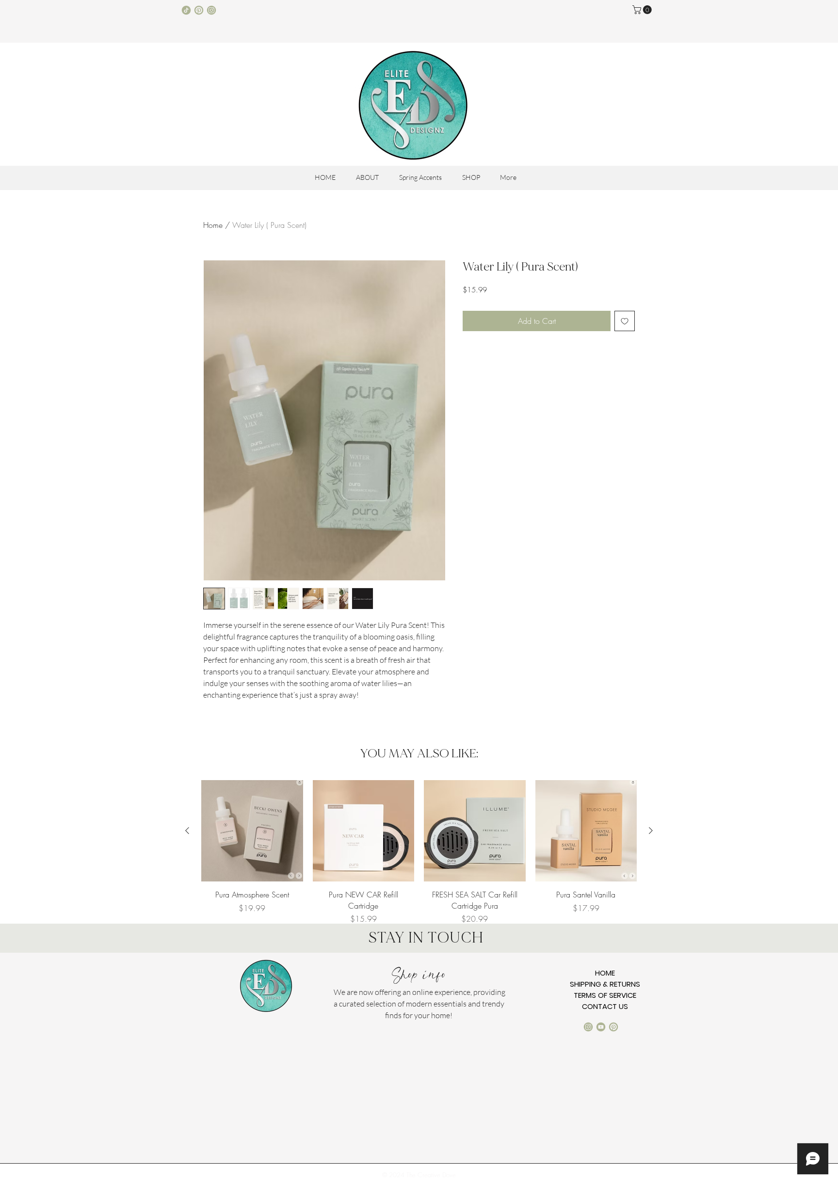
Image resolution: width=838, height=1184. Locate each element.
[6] (199, 10)
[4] (601, 1027)
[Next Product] (651, 830)
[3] (211, 10)
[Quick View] (252, 831)
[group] (419, 852)
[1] (186, 10)
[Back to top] (632, 1171)
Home (213, 225)
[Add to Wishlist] (624, 321)
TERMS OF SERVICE (605, 995)
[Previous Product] (187, 830)
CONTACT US (605, 1006)
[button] (643, 9)
